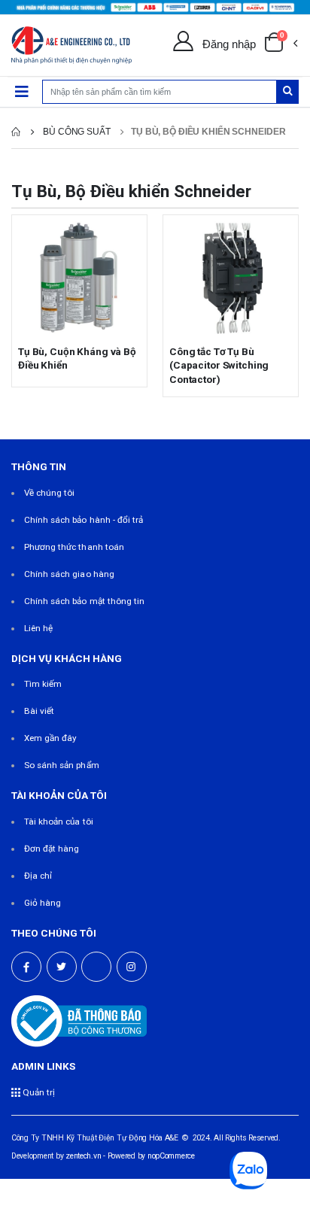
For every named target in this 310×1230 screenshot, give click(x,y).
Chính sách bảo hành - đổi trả (84, 520)
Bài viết (39, 711)
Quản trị (37, 1092)
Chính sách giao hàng (69, 574)
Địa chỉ (38, 875)
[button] (281, 45)
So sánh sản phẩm (61, 765)
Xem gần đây (51, 738)
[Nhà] (15, 131)
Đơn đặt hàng (52, 848)
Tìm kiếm (43, 684)
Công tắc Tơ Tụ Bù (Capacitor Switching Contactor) (219, 364)
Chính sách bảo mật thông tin (84, 601)
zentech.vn (83, 1156)
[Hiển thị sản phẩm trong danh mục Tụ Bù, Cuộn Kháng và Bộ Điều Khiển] (79, 277)
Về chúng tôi (49, 492)
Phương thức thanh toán (74, 547)
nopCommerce (171, 1156)
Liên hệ (38, 628)
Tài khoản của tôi (58, 821)
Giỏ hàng (42, 902)
